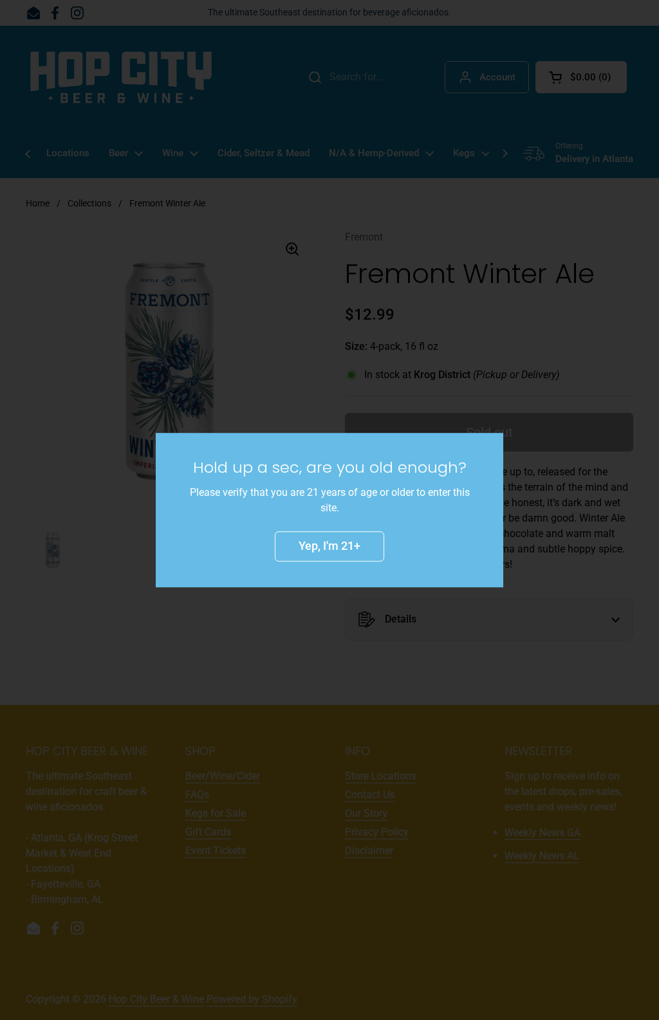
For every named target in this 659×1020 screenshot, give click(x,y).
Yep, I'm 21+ (329, 545)
